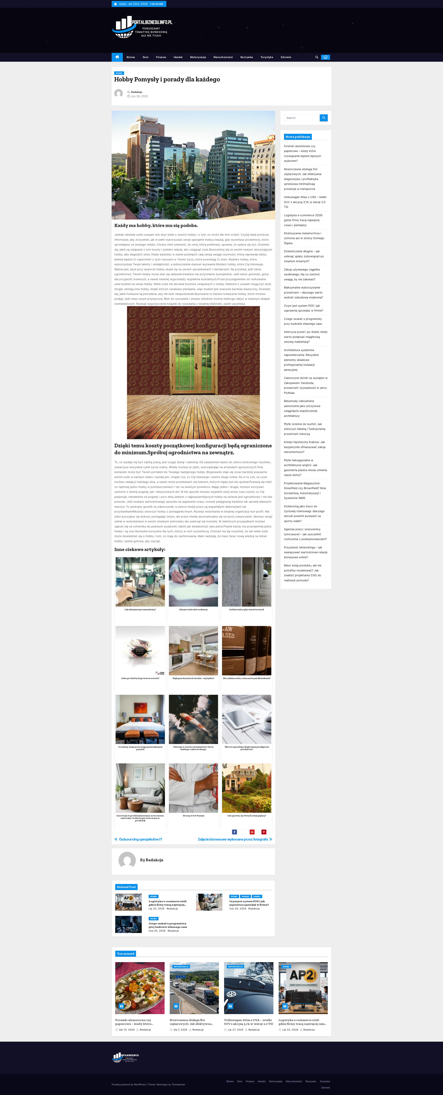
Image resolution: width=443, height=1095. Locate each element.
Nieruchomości (223, 57)
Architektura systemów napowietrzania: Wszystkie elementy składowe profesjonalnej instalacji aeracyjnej (301, 359)
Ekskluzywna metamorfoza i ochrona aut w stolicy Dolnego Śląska (304, 238)
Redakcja (136, 92)
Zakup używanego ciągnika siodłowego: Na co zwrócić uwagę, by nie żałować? (302, 274)
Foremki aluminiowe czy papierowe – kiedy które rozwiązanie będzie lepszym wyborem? (135, 1026)
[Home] (117, 57)
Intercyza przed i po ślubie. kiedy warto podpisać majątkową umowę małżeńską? (306, 336)
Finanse (161, 57)
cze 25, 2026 (157, 930)
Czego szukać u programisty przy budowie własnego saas (168, 925)
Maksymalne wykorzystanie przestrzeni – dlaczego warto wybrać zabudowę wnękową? (303, 292)
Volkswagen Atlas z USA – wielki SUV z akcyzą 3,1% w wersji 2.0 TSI (305, 202)
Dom (146, 57)
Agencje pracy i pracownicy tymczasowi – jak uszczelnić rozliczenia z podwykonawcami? (305, 534)
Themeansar (178, 1084)
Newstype (162, 1084)
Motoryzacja (198, 57)
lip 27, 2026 (236, 1029)
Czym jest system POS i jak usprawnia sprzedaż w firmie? (249, 903)
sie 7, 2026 (181, 1029)
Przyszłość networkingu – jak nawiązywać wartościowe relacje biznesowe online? (305, 552)
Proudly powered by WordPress (129, 1084)
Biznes (131, 57)
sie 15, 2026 (127, 1029)
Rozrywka (247, 57)
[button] (316, 57)
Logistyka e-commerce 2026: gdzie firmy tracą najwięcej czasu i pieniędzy (168, 905)
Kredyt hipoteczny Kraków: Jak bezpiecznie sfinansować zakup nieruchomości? (305, 447)
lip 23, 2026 (157, 908)
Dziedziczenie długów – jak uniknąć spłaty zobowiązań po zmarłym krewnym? (304, 256)
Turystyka (267, 57)
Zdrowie (286, 57)
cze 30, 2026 (237, 908)
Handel (178, 57)
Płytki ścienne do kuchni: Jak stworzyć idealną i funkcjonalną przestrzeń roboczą (304, 429)
